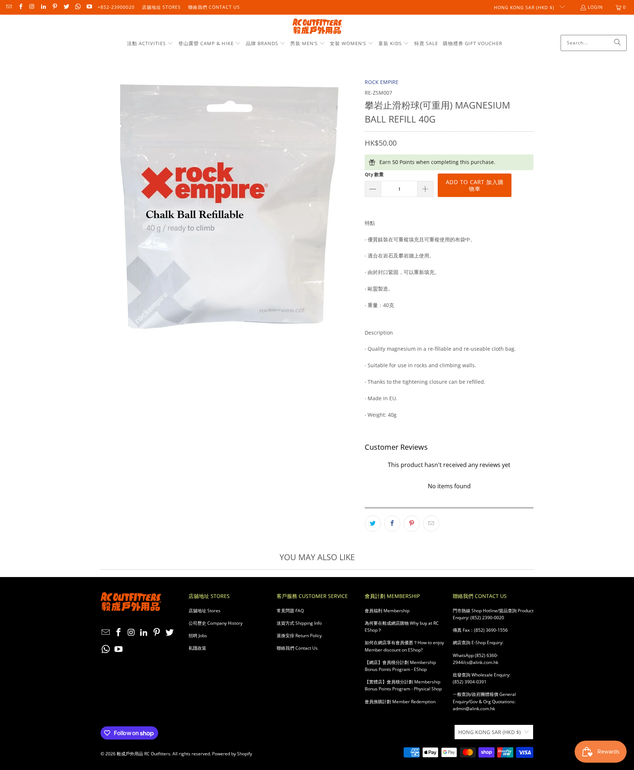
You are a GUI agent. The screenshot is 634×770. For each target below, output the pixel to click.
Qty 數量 (374, 174)
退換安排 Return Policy (299, 635)
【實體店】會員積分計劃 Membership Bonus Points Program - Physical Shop (403, 685)
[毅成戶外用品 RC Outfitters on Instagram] (32, 7)
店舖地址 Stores (161, 7)
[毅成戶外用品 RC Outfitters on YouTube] (89, 7)
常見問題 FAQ (290, 610)
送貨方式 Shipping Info (299, 623)
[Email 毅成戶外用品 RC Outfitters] (9, 7)
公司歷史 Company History (216, 623)
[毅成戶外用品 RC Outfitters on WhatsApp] (77, 7)
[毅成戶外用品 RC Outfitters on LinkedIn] (43, 7)
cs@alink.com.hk (481, 662)
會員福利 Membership (387, 610)
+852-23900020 (116, 7)
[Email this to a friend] (431, 523)
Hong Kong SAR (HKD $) (525, 7)
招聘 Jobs (198, 635)
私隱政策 (197, 648)
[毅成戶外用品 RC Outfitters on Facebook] (20, 7)
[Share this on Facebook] (392, 523)
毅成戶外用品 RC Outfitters (143, 754)
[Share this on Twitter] (373, 523)
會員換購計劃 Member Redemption (400, 701)
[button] (150, 43)
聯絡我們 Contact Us (214, 7)
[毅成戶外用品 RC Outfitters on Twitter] (66, 7)
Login (595, 7)
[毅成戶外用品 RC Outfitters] (317, 26)
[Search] (617, 43)
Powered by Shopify (232, 754)
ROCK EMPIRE (381, 82)
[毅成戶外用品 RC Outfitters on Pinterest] (54, 7)
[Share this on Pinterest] (412, 523)
